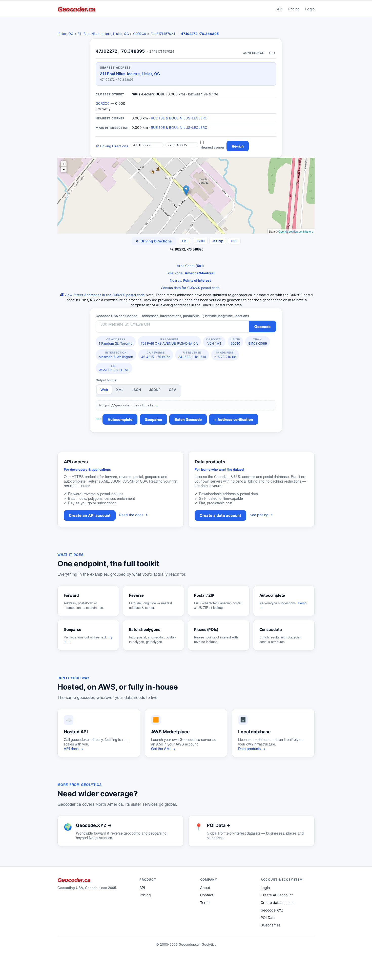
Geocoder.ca (76, 9)
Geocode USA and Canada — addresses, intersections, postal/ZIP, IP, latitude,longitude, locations (172, 316)
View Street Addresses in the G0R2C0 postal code (104, 295)
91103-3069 (257, 341)
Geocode (262, 326)
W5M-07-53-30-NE (114, 368)
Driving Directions (113, 146)
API (280, 9)
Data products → (251, 748)
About (205, 887)
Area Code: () (190, 266)
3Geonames (270, 925)
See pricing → (261, 515)
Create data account (278, 902)
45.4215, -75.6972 (155, 355)
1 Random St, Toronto (116, 341)
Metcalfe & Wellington (116, 355)
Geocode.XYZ (272, 910)
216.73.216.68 (225, 355)
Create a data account (220, 515)
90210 (235, 341)
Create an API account (90, 515)
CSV (234, 241)
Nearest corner (212, 147)
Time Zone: (190, 273)
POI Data (268, 917)
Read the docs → (133, 515)
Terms (205, 902)
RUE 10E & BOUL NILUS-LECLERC (179, 118)
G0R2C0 (139, 34)
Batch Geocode (188, 419)
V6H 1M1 (214, 341)
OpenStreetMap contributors (295, 231)
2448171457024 (162, 34)
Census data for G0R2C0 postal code (190, 288)
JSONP (155, 390)
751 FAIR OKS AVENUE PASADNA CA (169, 341)
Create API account (277, 895)
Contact (206, 895)
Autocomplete (120, 419)
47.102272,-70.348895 (200, 34)
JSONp (217, 241)
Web (104, 390)
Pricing (294, 9)
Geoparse (153, 419)
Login (310, 9)
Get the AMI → (163, 748)
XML (184, 241)
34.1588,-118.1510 (192, 355)
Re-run (238, 146)
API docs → (73, 748)
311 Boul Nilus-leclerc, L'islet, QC (103, 34)
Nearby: (190, 280)
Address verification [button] (235, 419)
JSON (200, 241)
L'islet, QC (65, 34)
